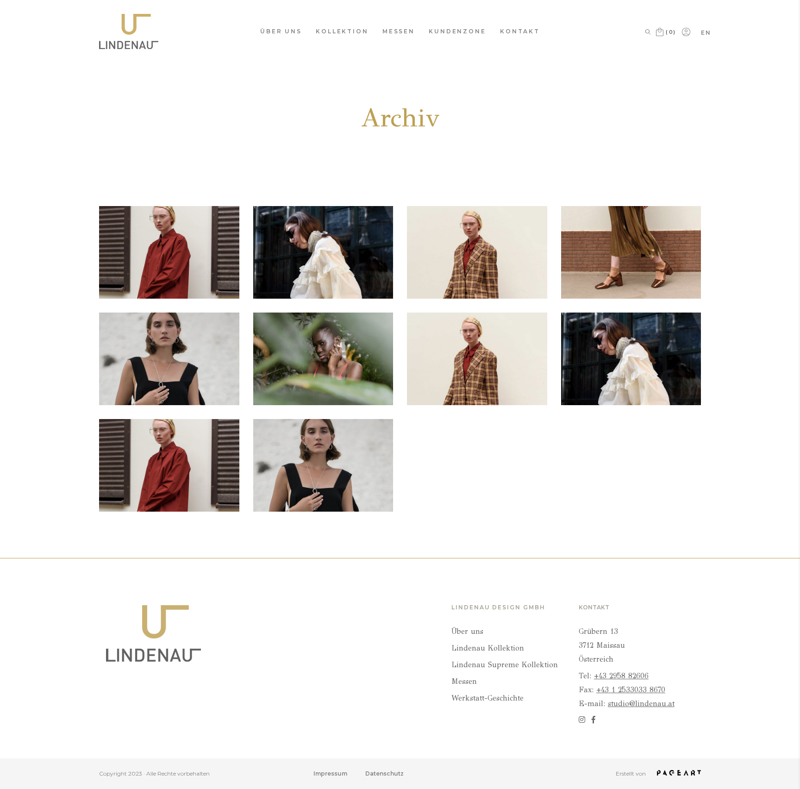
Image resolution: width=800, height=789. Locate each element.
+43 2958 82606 (621, 675)
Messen (464, 681)
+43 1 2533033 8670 (630, 689)
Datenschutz (384, 773)
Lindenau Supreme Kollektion (504, 664)
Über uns (467, 631)
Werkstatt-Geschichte (487, 698)
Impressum (330, 773)
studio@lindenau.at (641, 703)
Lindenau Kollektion (487, 648)
